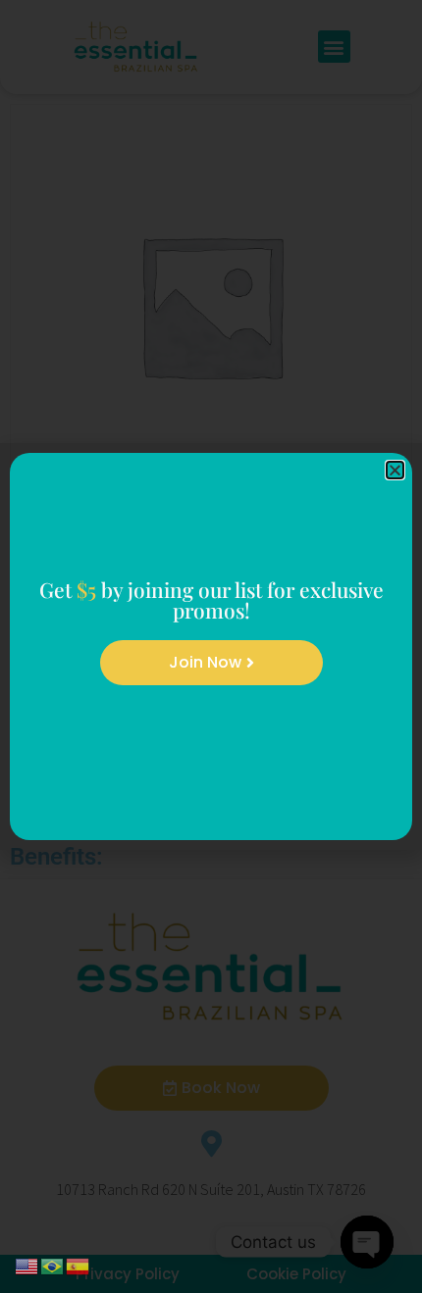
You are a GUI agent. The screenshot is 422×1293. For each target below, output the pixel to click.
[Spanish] (78, 1264)
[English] (27, 1264)
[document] (211, 646)
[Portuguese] (53, 1264)
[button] (395, 470)
